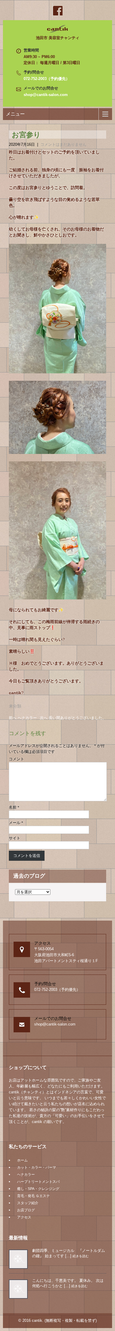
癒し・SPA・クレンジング (38, 1189)
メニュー (15, 113)
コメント (16, 759)
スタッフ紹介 (27, 1203)
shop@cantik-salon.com (46, 94)
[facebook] (57, 10)
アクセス (24, 1217)
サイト (14, 838)
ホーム (22, 1160)
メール (16, 822)
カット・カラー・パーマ (36, 1167)
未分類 (15, 706)
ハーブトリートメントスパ (38, 1182)
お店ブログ (26, 1210)
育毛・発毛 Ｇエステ (33, 1196)
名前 (14, 807)
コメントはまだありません (63, 144)
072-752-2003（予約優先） (47, 78)
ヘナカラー (26, 1174)
